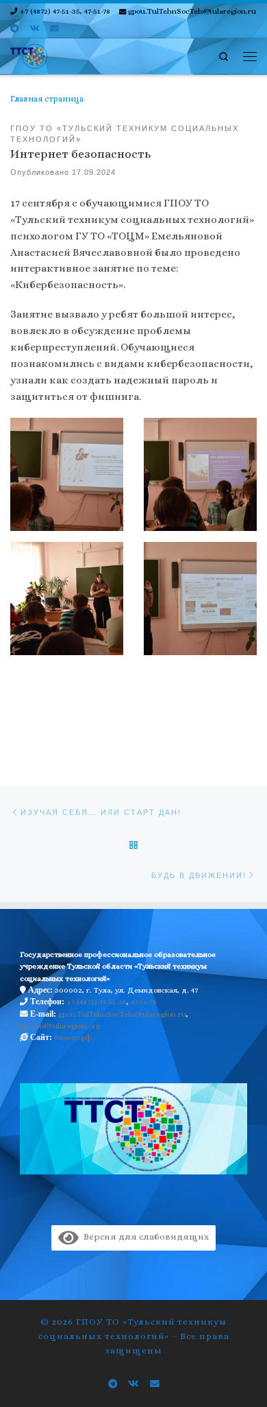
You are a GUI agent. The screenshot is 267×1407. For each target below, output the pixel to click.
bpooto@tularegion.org (60, 1025)
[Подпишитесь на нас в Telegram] (14, 29)
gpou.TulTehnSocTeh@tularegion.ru (122, 1014)
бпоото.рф (73, 1037)
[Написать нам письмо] (54, 29)
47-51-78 (144, 1001)
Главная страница (47, 99)
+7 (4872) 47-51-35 (96, 1001)
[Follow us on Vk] (34, 29)
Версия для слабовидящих (144, 1236)
